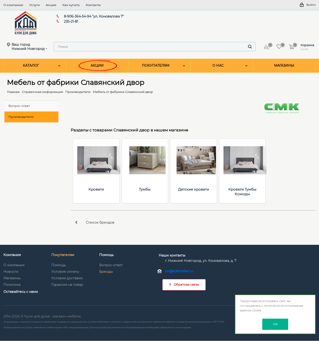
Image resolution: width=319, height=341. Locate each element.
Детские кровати (193, 189)
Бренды (106, 271)
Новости (11, 271)
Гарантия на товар (67, 285)
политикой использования (283, 305)
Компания (12, 255)
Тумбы (145, 189)
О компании (14, 265)
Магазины (12, 278)
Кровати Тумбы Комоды (242, 191)
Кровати (96, 189)
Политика (12, 285)
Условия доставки (67, 278)
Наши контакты (172, 255)
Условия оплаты (65, 271)
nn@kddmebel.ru (179, 271)
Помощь (58, 265)
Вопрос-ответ (111, 265)
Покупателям (62, 255)
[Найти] (249, 46)
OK (275, 324)
